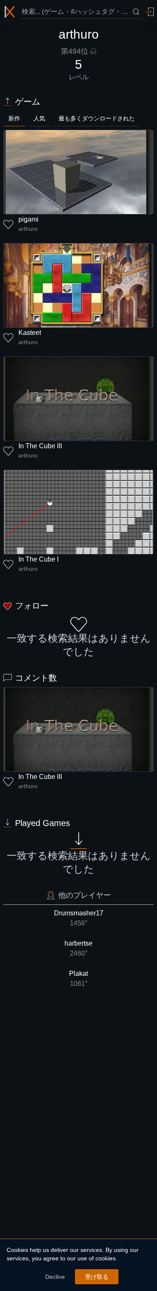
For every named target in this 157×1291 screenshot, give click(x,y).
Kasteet (29, 332)
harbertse (78, 948)
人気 (39, 118)
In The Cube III (40, 445)
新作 (14, 118)
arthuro (28, 228)
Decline (55, 1276)
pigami (28, 219)
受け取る (96, 1276)
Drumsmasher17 (78, 918)
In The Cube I (38, 559)
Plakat (78, 978)
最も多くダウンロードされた (97, 118)
